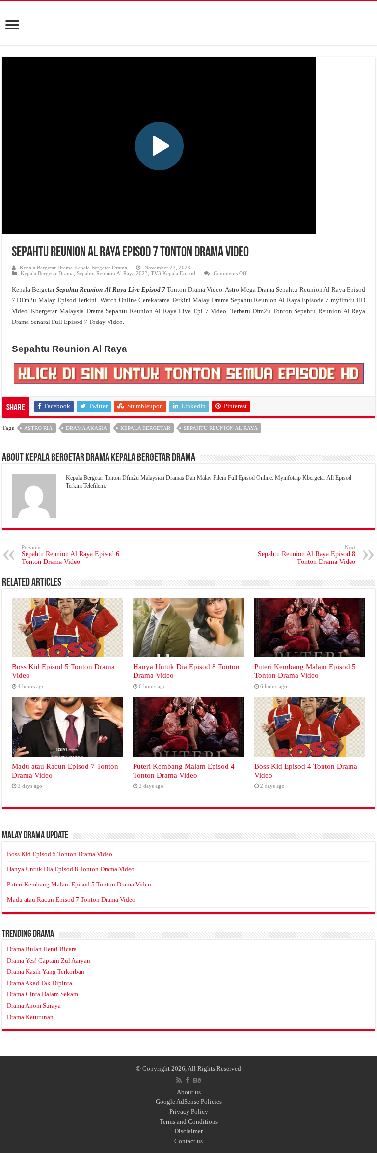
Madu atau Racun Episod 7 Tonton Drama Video (71, 899)
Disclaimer (188, 1131)
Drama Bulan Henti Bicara (42, 949)
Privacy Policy (188, 1111)
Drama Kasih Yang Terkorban (45, 971)
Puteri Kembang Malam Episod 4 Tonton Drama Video (184, 770)
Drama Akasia (86, 428)
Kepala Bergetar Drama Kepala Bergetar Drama (73, 267)
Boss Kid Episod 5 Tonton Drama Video (59, 854)
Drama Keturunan (30, 1016)
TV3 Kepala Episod (173, 273)
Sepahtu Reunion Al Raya (221, 428)
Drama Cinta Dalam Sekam (42, 994)
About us (189, 1092)
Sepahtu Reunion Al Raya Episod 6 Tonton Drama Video (70, 554)
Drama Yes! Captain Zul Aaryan (48, 960)
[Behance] (197, 1080)
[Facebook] (187, 1080)
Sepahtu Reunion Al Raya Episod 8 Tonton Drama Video (306, 554)
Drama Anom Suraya (34, 1005)
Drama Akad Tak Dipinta (39, 983)
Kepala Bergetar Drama (47, 273)
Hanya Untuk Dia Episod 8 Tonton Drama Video (71, 869)
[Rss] (179, 1080)
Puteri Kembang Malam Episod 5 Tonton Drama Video (305, 670)
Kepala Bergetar (145, 428)
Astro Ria (38, 428)
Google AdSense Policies (189, 1101)
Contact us (188, 1141)
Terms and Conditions (189, 1121)
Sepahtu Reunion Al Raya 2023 (112, 273)
